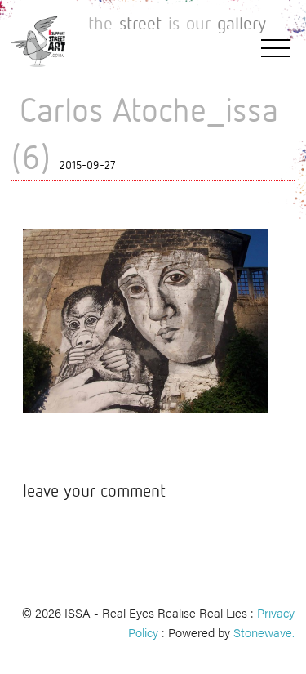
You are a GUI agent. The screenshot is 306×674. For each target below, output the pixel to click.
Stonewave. (264, 632)
